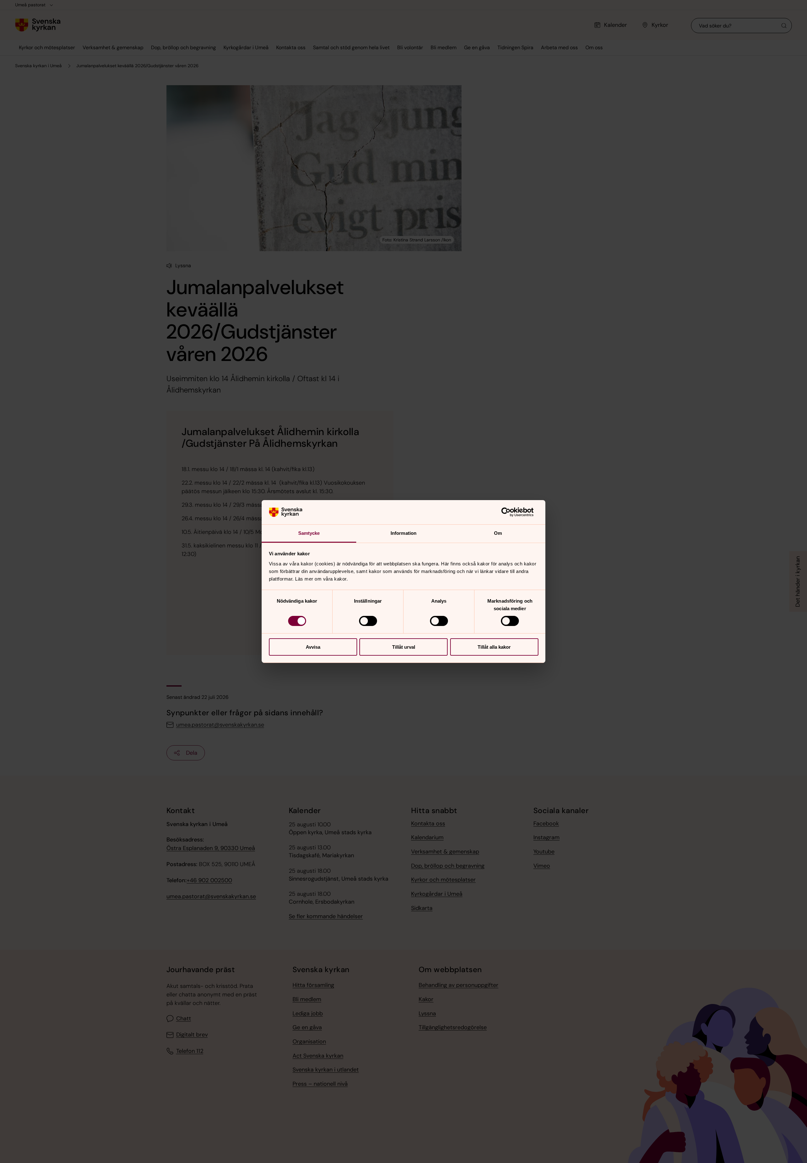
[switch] (368, 621)
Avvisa (313, 647)
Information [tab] (403, 533)
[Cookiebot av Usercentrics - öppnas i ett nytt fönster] (510, 512)
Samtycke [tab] (309, 533)
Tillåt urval (403, 647)
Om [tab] (498, 533)
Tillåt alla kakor (494, 647)
